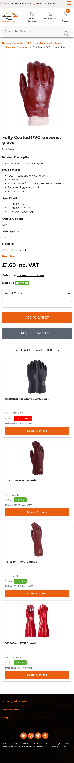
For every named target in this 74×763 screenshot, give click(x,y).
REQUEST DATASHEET (37, 333)
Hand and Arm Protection (49, 43)
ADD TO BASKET (37, 317)
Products (18, 43)
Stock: (15, 283)
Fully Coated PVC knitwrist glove (49, 47)
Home (5, 43)
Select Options (37, 430)
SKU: (9, 148)
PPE (29, 43)
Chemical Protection (17, 47)
